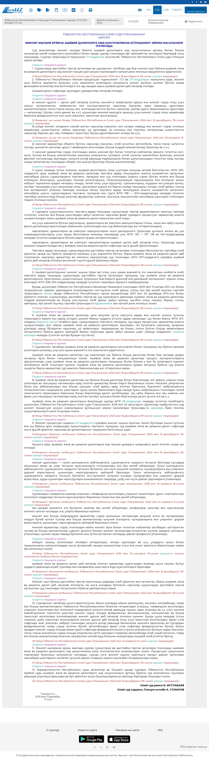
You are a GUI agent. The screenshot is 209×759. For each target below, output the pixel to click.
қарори (157, 76)
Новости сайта (87, 730)
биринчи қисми (47, 321)
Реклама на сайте (127, 730)
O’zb (166, 10)
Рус (149, 10)
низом (48, 293)
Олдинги (38, 65)
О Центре (52, 730)
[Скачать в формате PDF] (82, 10)
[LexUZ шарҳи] (48, 10)
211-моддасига (84, 423)
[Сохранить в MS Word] (73, 10)
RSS (160, 730)
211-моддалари (140, 79)
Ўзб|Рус (177, 10)
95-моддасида (132, 401)
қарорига (167, 553)
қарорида (157, 408)
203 (122, 79)
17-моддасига (95, 57)
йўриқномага (103, 303)
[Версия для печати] (90, 10)
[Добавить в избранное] (31, 10)
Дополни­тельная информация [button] (158, 21)
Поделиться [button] (195, 21)
